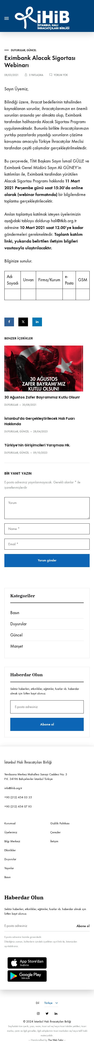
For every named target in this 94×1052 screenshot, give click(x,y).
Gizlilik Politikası (60, 823)
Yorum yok (61, 75)
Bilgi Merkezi (12, 841)
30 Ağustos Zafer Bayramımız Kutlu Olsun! (42, 397)
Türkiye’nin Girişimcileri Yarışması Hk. (37, 445)
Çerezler (55, 832)
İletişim (54, 841)
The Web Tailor (55, 1040)
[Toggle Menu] (6, 18)
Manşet (16, 646)
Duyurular (18, 50)
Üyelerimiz (10, 832)
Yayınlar (9, 868)
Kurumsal (10, 823)
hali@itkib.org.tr (64, 220)
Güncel (31, 50)
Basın (14, 612)
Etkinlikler (10, 850)
